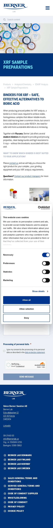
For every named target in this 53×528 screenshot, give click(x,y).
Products (7, 84)
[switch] (46, 263)
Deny (26, 318)
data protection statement (35, 352)
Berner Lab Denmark (20, 455)
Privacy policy (16, 506)
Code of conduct (17, 502)
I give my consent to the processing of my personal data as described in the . (26, 351)
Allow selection (26, 309)
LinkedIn (7, 425)
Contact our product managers (27, 176)
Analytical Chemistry (23, 84)
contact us (13, 163)
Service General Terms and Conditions (24, 487)
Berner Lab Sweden (19, 468)
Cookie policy (16, 511)
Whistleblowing (17, 498)
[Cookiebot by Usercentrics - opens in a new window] (38, 208)
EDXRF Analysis (41, 84)
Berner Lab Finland (19, 459)
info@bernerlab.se (11, 439)
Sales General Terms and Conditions (22, 480)
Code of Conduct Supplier (23, 493)
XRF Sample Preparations (17, 87)
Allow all (26, 300)
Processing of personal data (17, 344)
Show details (38, 291)
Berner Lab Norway (19, 464)
